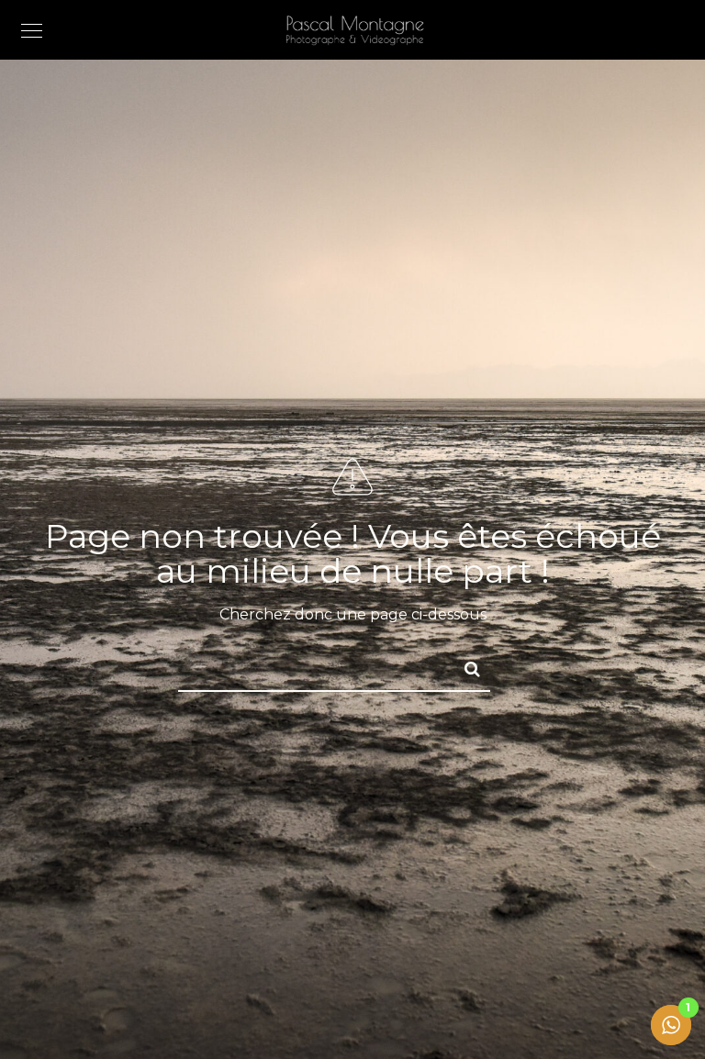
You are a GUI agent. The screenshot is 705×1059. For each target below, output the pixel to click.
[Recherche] (464, 666)
